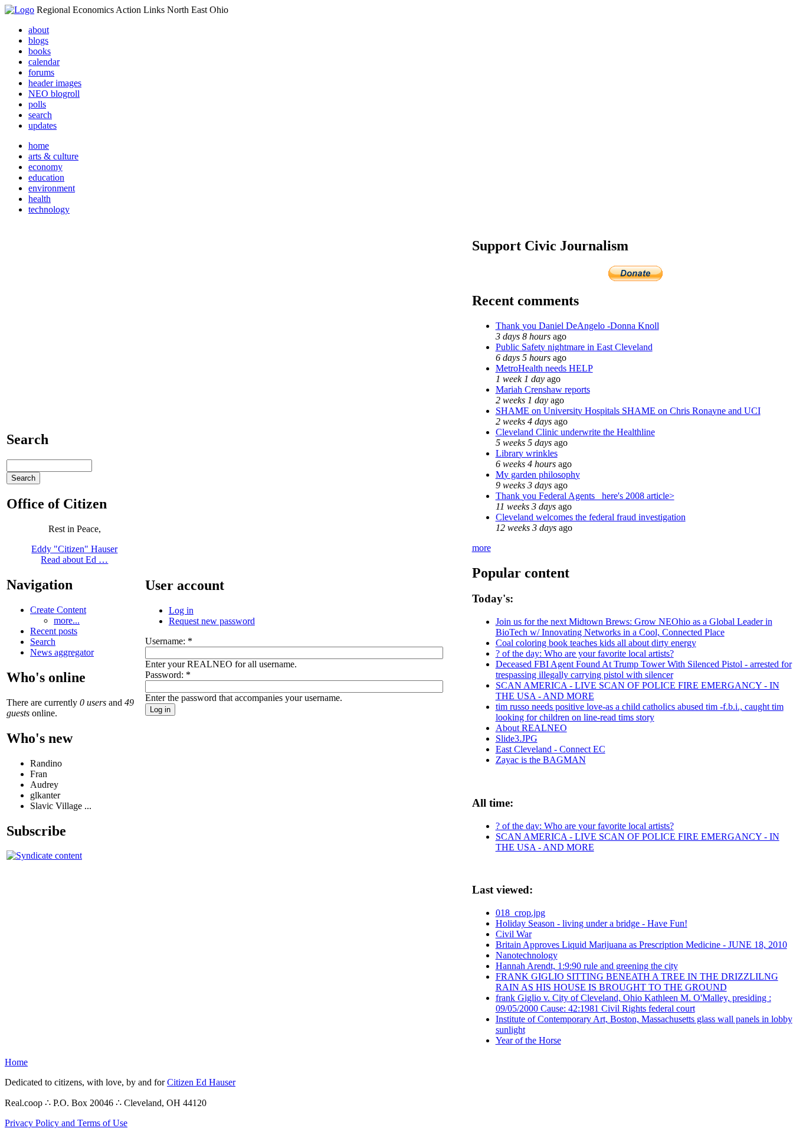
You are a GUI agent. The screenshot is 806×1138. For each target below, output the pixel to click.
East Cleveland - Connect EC (550, 749)
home (38, 146)
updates (42, 125)
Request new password (212, 621)
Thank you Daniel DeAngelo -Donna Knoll (577, 326)
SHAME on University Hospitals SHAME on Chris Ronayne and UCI (628, 411)
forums (41, 72)
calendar (44, 62)
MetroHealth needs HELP (544, 368)
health (39, 199)
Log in (181, 610)
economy (45, 167)
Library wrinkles (527, 453)
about (38, 30)
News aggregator (62, 652)
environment (51, 188)
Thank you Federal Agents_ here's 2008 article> (585, 496)
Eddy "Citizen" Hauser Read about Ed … (74, 554)
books (39, 51)
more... (67, 620)
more (481, 548)
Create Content (58, 610)
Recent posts (53, 631)
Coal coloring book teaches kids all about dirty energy (596, 643)
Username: (168, 641)
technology (49, 209)
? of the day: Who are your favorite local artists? (585, 653)
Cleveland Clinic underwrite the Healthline (575, 432)
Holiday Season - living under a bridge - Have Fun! (591, 923)
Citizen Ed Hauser (201, 1082)
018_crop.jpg (520, 913)
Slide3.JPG (517, 738)
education (46, 177)
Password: (168, 675)
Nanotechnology (527, 955)
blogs (38, 40)
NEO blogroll (54, 94)
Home (16, 1062)
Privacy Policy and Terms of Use (66, 1123)
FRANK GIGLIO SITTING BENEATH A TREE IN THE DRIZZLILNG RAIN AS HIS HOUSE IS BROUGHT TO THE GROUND (637, 981)
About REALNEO (531, 728)
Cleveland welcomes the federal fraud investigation (591, 517)
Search (42, 642)
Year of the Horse (528, 1040)
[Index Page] (19, 10)
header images (54, 83)
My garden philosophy (538, 474)
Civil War (514, 934)
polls (37, 104)
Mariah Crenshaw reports (543, 389)
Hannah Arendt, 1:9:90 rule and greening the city (587, 966)
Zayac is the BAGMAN (541, 760)
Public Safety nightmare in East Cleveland (574, 347)
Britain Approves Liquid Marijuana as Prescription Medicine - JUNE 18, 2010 (641, 945)
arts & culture (53, 156)
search (40, 115)
